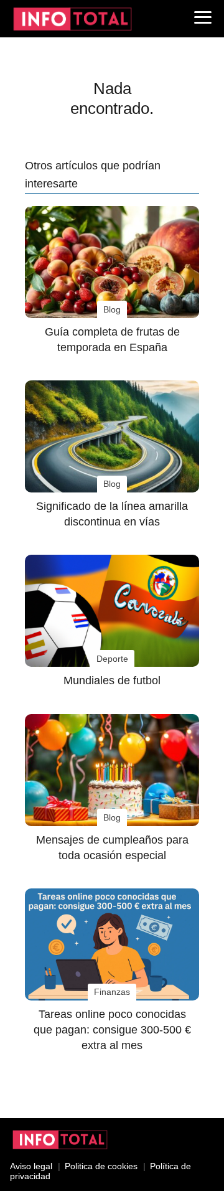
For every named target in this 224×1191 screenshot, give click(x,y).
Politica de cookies (101, 1166)
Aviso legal (31, 1166)
